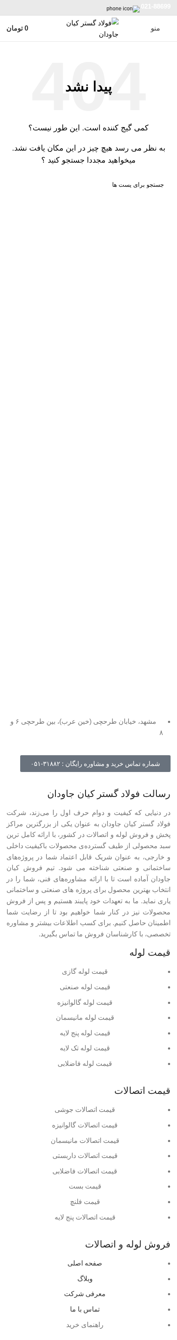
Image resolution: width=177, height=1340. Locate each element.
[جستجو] (16, 185)
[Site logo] (88, 27)
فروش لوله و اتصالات (128, 1244)
